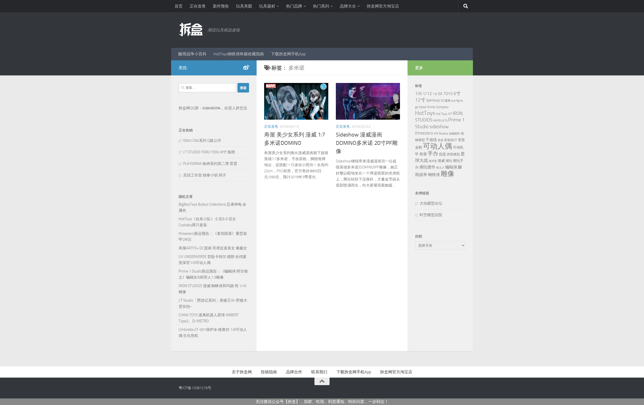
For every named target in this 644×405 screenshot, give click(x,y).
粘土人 (440, 167)
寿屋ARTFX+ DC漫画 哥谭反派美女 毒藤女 (213, 248)
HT (450, 114)
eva (453, 100)
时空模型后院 (431, 215)
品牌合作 (294, 372)
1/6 (418, 93)
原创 (440, 140)
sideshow (439, 126)
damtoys (433, 100)
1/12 (427, 93)
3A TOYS (445, 93)
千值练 (431, 140)
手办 (433, 154)
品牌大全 (348, 6)
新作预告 (221, 6)
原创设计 (450, 140)
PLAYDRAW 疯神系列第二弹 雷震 (210, 163)
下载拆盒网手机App (288, 54)
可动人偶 (437, 146)
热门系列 (321, 6)
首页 (179, 6)
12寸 (420, 100)
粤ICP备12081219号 (195, 388)
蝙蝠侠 (451, 167)
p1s (445, 120)
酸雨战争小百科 (192, 54)
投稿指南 (269, 372)
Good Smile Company (434, 107)
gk (416, 107)
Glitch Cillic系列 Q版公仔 (202, 140)
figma (459, 100)
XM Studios (441, 133)
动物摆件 (454, 133)
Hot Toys (441, 114)
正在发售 (198, 6)
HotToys (425, 113)
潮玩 (449, 161)
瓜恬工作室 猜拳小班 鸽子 (204, 175)
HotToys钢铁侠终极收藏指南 (239, 54)
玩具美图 (244, 6)
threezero (424, 133)
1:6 (435, 94)
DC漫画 (446, 100)
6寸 (457, 93)
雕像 (447, 174)
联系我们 (319, 372)
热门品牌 (294, 6)
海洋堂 (433, 161)
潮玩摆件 (427, 167)
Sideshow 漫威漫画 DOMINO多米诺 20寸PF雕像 (367, 143)
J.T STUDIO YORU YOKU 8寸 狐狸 (209, 152)
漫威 (441, 161)
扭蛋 (442, 154)
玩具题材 (267, 6)
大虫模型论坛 (431, 203)
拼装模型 (453, 154)
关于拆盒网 (242, 372)
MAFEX (437, 120)
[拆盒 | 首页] (191, 29)
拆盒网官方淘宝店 (383, 6)
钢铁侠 (434, 174)
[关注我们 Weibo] (246, 68)
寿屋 (423, 154)
